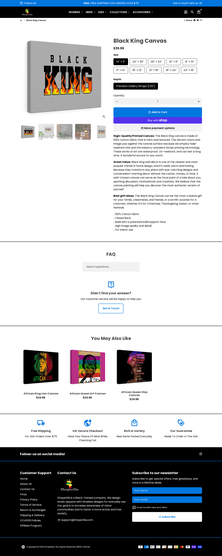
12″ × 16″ (154, 69)
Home (24, 479)
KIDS (102, 12)
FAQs (23, 494)
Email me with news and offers (152, 507)
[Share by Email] (201, 20)
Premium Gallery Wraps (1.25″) (135, 85)
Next (104, 77)
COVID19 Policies (30, 520)
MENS (91, 12)
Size (115, 55)
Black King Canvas (36, 20)
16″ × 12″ (137, 69)
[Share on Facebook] (195, 20)
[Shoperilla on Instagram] (21, 3)
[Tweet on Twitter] (198, 20)
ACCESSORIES (143, 12)
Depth (117, 79)
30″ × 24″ (156, 61)
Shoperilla (49, 546)
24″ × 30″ (138, 61)
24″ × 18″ (189, 69)
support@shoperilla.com (75, 520)
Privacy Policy (29, 499)
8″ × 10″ (189, 61)
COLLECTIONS (120, 12)
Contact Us (27, 489)
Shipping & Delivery (32, 515)
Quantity (118, 95)
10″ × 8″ (173, 61)
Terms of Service (31, 505)
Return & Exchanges (33, 510)
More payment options (159, 128)
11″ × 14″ (120, 69)
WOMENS (76, 12)
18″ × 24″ (171, 69)
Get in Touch (111, 308)
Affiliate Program (31, 525)
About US (26, 484)
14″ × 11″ (120, 61)
